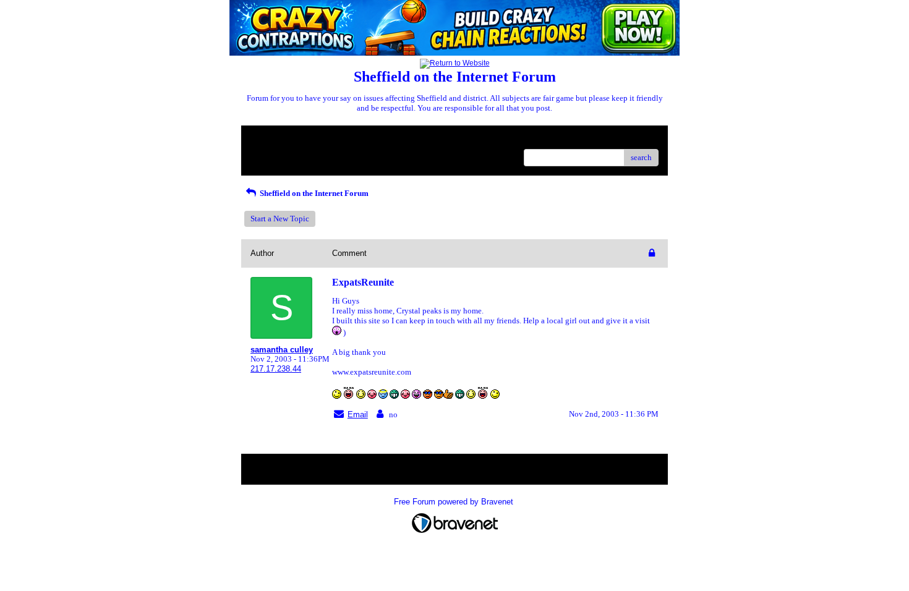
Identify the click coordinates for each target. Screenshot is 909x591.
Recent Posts (271, 153)
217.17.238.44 (275, 368)
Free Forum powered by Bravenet (455, 501)
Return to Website (280, 139)
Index (329, 139)
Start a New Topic (279, 218)
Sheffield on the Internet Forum (313, 193)
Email (358, 414)
